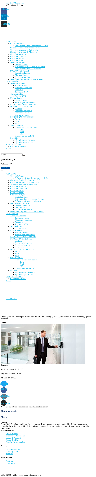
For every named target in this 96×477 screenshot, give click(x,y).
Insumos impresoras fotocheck (26, 127)
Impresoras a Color (22, 115)
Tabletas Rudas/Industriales (25, 102)
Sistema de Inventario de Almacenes (23, 52)
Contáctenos (5, 168)
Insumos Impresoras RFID (25, 136)
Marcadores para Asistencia (25, 140)
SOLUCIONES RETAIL (19, 71)
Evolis (17, 119)
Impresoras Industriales (23, 111)
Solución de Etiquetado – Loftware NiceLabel (27, 79)
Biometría (14, 138)
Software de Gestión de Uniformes (28, 69)
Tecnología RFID (16, 94)
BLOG (8, 148)
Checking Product (21, 75)
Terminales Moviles (22, 86)
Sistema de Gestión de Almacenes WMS (25, 48)
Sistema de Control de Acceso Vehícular (30, 67)
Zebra (17, 123)
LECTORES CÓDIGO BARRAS (23, 104)
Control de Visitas (17, 58)
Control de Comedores (18, 56)
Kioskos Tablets (16, 98)
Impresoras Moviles (22, 113)
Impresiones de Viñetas (23, 77)
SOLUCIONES (12, 42)
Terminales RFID (21, 92)
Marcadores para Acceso (24, 142)
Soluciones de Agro (17, 62)
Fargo (17, 121)
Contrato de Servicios (18, 146)
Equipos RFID (20, 96)
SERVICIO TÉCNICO (14, 144)
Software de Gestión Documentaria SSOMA (31, 46)
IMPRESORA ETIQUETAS (21, 107)
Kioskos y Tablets (21, 100)
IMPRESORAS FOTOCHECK (22, 117)
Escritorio (18, 109)
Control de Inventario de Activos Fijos (24, 50)
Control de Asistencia (18, 54)
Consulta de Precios (22, 73)
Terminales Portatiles (18, 83)
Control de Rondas (17, 60)
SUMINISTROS (16, 125)
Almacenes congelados (23, 88)
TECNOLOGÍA (12, 81)
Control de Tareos (21, 65)
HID (21, 134)
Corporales (19, 90)
